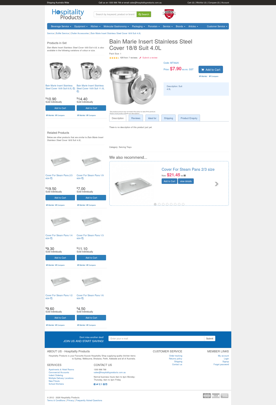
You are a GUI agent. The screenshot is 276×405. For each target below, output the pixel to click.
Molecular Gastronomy (115, 26)
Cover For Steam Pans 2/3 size (59, 177)
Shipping (178, 361)
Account (225, 2)
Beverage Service (60, 26)
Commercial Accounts (59, 372)
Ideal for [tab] (152, 118)
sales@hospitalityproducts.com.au (146, 2)
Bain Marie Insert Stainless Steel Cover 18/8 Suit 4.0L (116, 33)
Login (226, 358)
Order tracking (175, 355)
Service (167, 26)
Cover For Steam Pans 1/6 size (90, 297)
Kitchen (95, 26)
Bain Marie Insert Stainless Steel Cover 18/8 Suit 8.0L (59, 87)
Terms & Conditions (56, 400)
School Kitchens (56, 383)
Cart (191, 2)
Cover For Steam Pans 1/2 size (59, 297)
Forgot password (221, 364)
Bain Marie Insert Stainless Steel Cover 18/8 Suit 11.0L (90, 87)
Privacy (70, 400)
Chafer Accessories (80, 33)
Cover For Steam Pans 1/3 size (90, 237)
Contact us (177, 364)
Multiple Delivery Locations (61, 378)
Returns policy (175, 358)
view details (207, 181)
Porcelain (153, 26)
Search (145, 14)
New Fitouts (54, 380)
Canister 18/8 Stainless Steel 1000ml (214, 169)
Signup (225, 361)
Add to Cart (60, 108)
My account (223, 355)
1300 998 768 (115, 2)
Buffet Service (62, 33)
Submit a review (149, 57)
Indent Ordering (56, 375)
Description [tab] (118, 118)
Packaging (137, 26)
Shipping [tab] (168, 118)
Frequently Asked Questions (89, 400)
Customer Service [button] (216, 26)
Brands (180, 26)
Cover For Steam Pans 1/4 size (59, 237)
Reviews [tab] (135, 118)
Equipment (80, 26)
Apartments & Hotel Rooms (61, 369)
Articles (192, 26)
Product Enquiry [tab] (189, 118)
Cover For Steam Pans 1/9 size (90, 177)
